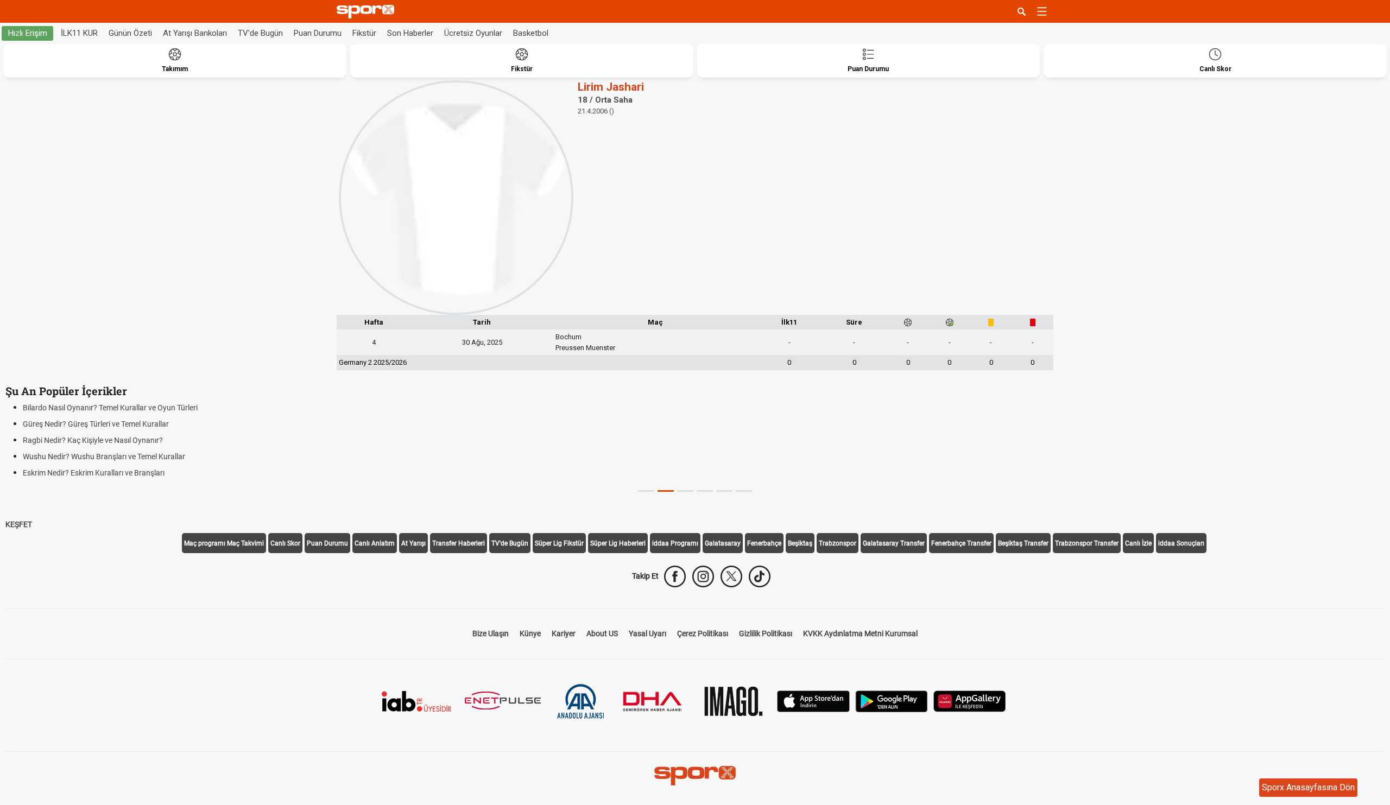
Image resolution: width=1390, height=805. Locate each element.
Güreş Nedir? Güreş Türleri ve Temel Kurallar (96, 424)
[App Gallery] (969, 700)
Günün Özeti (130, 33)
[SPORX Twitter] (731, 576)
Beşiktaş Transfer (1023, 543)
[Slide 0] (646, 491)
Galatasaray (723, 543)
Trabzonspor (837, 543)
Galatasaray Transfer (894, 543)
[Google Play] (891, 700)
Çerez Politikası (702, 633)
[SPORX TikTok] (760, 576)
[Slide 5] (744, 491)
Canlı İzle (1138, 543)
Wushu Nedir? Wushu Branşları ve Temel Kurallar (104, 456)
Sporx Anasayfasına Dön (1308, 787)
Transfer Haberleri (458, 543)
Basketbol (530, 33)
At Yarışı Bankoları (195, 33)
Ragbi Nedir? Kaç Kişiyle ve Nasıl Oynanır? (93, 440)
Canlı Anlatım (375, 543)
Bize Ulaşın (490, 633)
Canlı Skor (285, 543)
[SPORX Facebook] (675, 576)
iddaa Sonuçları (1181, 543)
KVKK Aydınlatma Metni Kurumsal (860, 633)
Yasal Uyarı (647, 633)
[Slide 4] (724, 491)
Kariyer (564, 633)
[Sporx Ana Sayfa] (368, 11)
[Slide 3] (705, 491)
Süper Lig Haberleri (618, 543)
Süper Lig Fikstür (559, 543)
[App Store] (813, 700)
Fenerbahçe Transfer (961, 543)
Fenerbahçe (764, 543)
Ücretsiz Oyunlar (473, 33)
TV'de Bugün (260, 33)
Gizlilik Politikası (765, 633)
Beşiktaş (800, 543)
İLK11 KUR (79, 33)
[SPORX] (695, 776)
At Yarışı (413, 543)
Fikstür (364, 33)
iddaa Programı (675, 543)
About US (602, 633)
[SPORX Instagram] (703, 576)
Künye (530, 633)
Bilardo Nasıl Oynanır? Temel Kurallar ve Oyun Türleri (110, 407)
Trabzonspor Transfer (1087, 543)
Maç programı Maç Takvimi (224, 543)
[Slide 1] (666, 491)
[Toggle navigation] (1042, 11)
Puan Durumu (318, 33)
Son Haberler (410, 33)
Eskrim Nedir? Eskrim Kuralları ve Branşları (94, 472)
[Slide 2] (685, 491)
